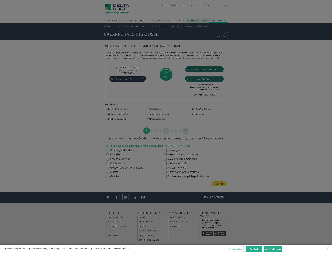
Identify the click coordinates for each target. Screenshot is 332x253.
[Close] (328, 248)
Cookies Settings (235, 249)
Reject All (254, 249)
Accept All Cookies (273, 249)
